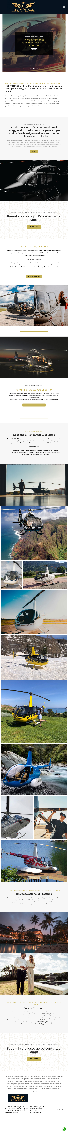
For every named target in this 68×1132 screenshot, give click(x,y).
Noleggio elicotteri (34, 276)
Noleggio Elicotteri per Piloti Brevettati (34, 43)
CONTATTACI (34, 1058)
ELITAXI (34, 151)
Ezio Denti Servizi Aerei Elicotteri (34, 38)
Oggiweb (15, 1112)
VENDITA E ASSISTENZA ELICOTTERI (34, 405)
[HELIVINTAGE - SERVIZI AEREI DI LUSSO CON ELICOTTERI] (23, 7)
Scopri (34, 48)
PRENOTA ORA (34, 226)
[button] (30, 68)
